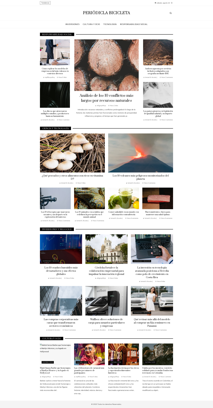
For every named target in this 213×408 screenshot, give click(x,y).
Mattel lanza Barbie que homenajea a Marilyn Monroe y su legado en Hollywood (55, 370)
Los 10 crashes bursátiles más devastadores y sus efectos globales (61, 271)
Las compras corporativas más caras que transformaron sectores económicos (61, 322)
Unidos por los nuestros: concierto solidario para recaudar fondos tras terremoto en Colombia (157, 370)
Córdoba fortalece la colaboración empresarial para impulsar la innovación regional (106, 271)
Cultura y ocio (47, 362)
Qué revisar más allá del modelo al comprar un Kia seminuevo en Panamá (152, 322)
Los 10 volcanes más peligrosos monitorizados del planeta (141, 177)
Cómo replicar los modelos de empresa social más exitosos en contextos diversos (55, 71)
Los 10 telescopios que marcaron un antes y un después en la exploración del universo (55, 214)
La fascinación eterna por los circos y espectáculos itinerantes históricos (123, 370)
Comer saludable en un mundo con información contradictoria (123, 213)
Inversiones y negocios (50, 261)
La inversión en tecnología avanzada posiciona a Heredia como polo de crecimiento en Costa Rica (152, 272)
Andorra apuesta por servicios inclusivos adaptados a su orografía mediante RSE (158, 71)
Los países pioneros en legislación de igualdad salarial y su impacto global (158, 113)
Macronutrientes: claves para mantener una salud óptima (157, 213)
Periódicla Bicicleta (106, 13)
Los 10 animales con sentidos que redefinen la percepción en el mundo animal (89, 214)
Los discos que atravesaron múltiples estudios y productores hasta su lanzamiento (55, 113)
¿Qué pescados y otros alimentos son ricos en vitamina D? (72, 177)
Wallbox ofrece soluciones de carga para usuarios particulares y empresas (106, 322)
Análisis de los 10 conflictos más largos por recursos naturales (106, 98)
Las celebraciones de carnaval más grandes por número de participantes (89, 370)
